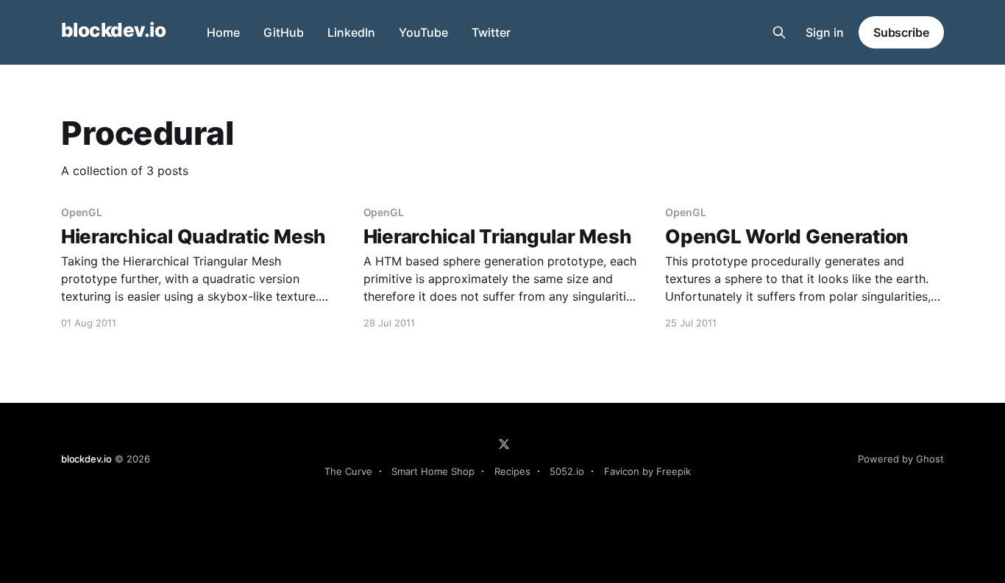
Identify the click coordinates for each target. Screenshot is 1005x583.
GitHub (283, 32)
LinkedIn (351, 32)
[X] (504, 444)
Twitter (491, 32)
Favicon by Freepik (647, 471)
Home (223, 32)
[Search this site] (779, 32)
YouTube (423, 32)
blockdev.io (113, 30)
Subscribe (901, 32)
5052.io (567, 471)
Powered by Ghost (901, 459)
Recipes (512, 471)
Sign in (825, 32)
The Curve (348, 471)
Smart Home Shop (433, 471)
